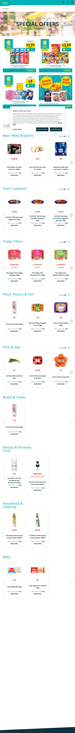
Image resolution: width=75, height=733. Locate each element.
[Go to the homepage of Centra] (5, 3)
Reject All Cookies (42, 129)
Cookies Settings (17, 129)
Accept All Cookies (56, 129)
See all (62, 136)
